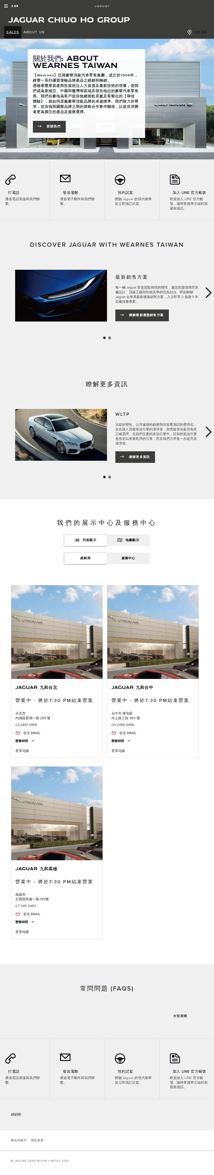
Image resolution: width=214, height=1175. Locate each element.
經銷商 (85, 558)
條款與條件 (19, 1140)
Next (209, 292)
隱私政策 (37, 1140)
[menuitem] (12, 32)
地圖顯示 (132, 540)
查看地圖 (22, 751)
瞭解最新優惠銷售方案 (149, 316)
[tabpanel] (107, 299)
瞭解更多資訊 (142, 458)
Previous (5, 292)
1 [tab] (104, 338)
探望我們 (54, 126)
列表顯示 (90, 540)
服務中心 (128, 558)
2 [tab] (110, 338)
